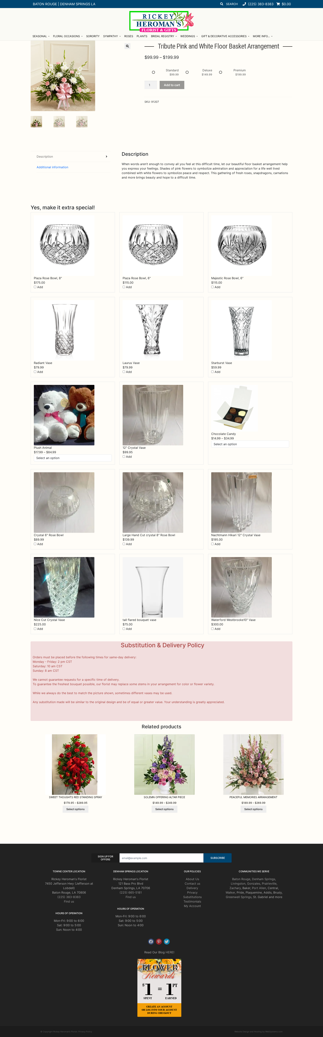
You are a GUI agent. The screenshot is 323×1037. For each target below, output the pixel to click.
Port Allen (259, 888)
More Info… (261, 36)
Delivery (192, 888)
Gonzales (253, 883)
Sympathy (110, 36)
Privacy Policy (85, 1031)
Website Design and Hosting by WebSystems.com (258, 1031)
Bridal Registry (162, 36)
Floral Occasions (66, 36)
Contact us (192, 883)
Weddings (187, 36)
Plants (142, 36)
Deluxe (207, 70)
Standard (172, 70)
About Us (192, 879)
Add (39, 287)
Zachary (235, 888)
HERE (169, 952)
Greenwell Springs (238, 897)
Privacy (192, 892)
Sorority (93, 36)
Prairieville (269, 883)
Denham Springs (263, 879)
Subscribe (217, 857)
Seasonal (40, 36)
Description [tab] (45, 156)
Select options (75, 809)
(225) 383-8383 (69, 897)
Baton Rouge (241, 879)
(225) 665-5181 (131, 892)
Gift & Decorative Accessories (224, 36)
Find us (69, 901)
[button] (127, 46)
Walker (230, 892)
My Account (192, 906)
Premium (239, 70)
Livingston (238, 883)
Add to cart (172, 85)
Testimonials (192, 901)
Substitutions (192, 897)
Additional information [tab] (52, 167)
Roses (128, 36)
